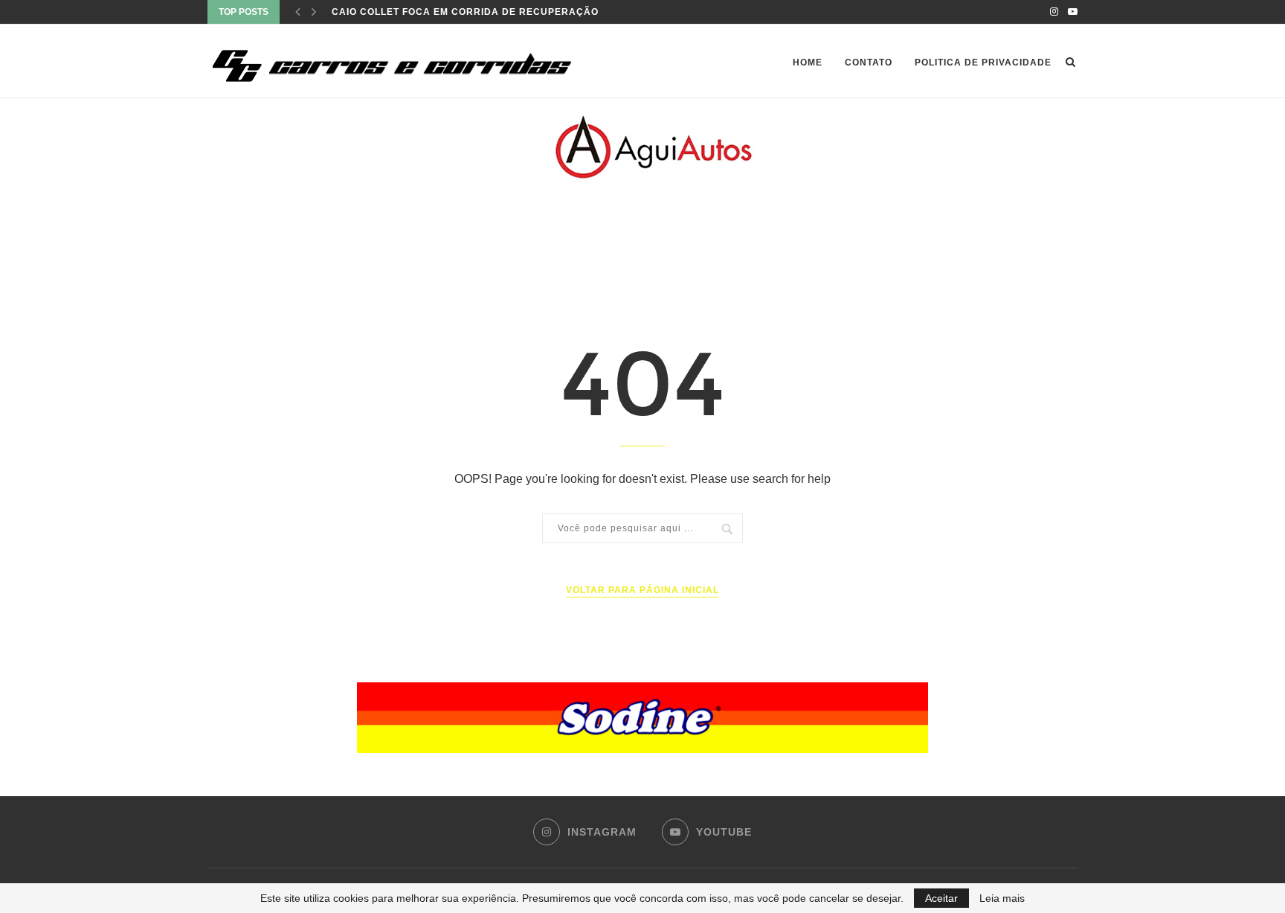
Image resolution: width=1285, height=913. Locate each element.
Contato (868, 62)
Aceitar (941, 898)
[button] (642, 717)
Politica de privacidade (983, 62)
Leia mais (1002, 898)
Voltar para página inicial (642, 590)
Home (807, 62)
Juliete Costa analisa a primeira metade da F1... (470, 13)
